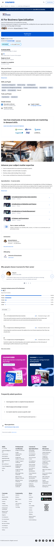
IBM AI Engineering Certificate (19, 473)
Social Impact (5, 525)
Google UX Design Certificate (19, 470)
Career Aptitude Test (46, 450)
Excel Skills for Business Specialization (32, 470)
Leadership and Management (23, 6)
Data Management (31, 85)
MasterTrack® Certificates (5, 512)
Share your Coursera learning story (46, 486)
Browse (6, 6)
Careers (3, 501)
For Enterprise (5, 517)
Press (30, 495)
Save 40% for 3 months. (39, 9)
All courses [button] (4, 309)
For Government (5, 519)
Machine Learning (21, 85)
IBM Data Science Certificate (19, 481)
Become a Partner (6, 523)
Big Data (4, 90)
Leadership (4, 499)
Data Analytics (5, 456)
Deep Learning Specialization (32, 465)
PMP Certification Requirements (46, 477)
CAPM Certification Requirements (46, 453)
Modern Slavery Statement (32, 517)
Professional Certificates (4, 508)
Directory (31, 512)
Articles (30, 510)
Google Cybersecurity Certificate (18, 454)
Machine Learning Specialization (32, 477)
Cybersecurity (5, 454)
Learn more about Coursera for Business (14, 126)
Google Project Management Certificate (18, 466)
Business (13, 6)
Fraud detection (5, 97)
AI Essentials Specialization (32, 451)
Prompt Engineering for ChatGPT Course (33, 481)
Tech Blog (17, 507)
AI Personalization (12, 90)
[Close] (51, 9)
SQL (3, 470)
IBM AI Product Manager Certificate (19, 477)
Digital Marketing (5, 458)
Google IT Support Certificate (19, 461)
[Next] (52, 276)
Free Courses (5, 527)
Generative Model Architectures (30, 87)
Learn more (18, 41)
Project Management (6, 466)
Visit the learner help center (12, 427)
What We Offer (5, 497)
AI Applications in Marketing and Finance (24, 204)
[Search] (44, 2)
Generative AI (14, 97)
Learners (17, 495)
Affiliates (31, 514)
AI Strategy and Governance (20, 218)
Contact (30, 508)
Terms (30, 499)
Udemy (3, 530)
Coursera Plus (5, 505)
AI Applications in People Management (23, 211)
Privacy (30, 501)
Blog (16, 501)
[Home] (2, 6)
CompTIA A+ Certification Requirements (45, 457)
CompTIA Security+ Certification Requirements (46, 462)
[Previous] (3, 276)
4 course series (5, 50)
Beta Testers (18, 499)
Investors (31, 497)
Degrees (4, 515)
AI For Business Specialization (32, 454)
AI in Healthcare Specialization (32, 461)
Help (30, 503)
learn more (14, 432)
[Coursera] (9, 2)
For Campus (4, 521)
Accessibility (31, 505)
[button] (25, 28)
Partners (17, 497)
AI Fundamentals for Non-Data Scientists (24, 197)
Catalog (3, 503)
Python (3, 468)
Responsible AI (43, 87)
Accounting (4, 448)
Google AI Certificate (19, 450)
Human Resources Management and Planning (11, 87)
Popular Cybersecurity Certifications (45, 482)
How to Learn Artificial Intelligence (47, 473)
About (3, 495)
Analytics (50, 87)
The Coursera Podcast (18, 504)
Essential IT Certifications (45, 466)
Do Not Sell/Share (32, 520)
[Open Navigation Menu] (3, 2)
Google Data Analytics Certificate (19, 458)
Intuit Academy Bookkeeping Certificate (18, 485)
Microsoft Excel (5, 464)
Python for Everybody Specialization (32, 485)
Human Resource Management (8, 85)
